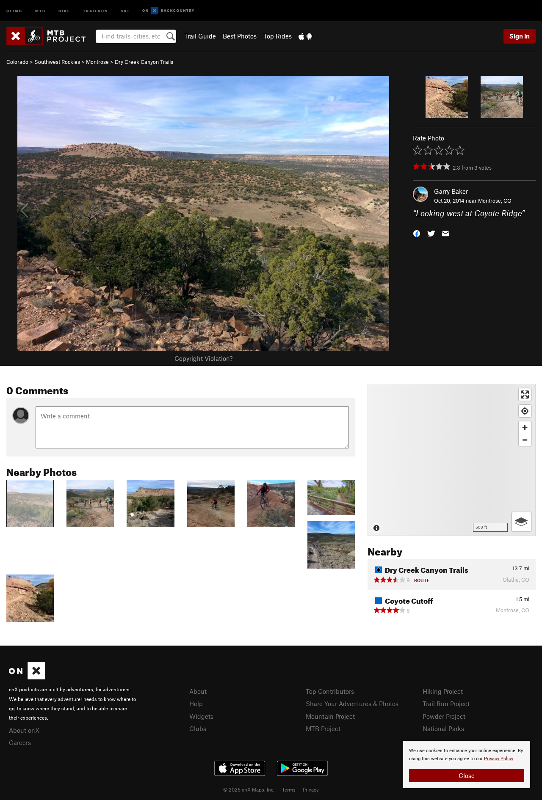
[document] (466, 764)
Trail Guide (200, 36)
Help (196, 703)
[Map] (451, 460)
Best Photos (240, 36)
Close (467, 775)
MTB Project (323, 728)
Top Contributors (330, 691)
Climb (14, 10)
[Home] (50, 36)
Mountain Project (330, 716)
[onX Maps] (27, 677)
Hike (64, 10)
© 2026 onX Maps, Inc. (249, 789)
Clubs (197, 728)
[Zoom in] (525, 427)
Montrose (97, 61)
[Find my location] (525, 411)
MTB (40, 10)
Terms (289, 789)
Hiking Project (443, 691)
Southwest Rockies (57, 61)
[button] (416, 233)
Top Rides (277, 36)
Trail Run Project (446, 703)
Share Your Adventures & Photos (352, 703)
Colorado (17, 61)
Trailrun (95, 10)
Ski (125, 10)
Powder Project (444, 716)
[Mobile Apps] (305, 36)
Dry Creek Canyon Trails (144, 61)
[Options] (521, 521)
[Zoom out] (525, 440)
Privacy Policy (498, 759)
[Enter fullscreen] (525, 394)
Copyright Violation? (203, 358)
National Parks (443, 728)
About (198, 691)
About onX (24, 730)
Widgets (201, 716)
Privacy (311, 789)
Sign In (519, 36)
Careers (20, 742)
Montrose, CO (495, 200)
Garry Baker (451, 191)
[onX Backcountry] (168, 10)
